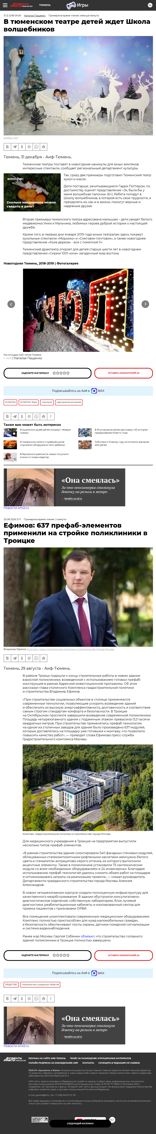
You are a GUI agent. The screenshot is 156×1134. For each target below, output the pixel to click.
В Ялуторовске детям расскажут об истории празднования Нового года (121, 431)
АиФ (8, 358)
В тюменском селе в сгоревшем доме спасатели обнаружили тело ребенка (42, 443)
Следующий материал (80, 1123)
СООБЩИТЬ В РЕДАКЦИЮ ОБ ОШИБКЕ (119, 1063)
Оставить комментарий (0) (123, 373)
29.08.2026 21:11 (12, 519)
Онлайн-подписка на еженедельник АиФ (53, 1063)
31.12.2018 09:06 (12, 15)
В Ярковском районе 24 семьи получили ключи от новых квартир (44, 456)
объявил (87, 936)
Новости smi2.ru (16, 508)
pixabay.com (11, 137)
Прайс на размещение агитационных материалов (100, 1058)
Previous (11, 304)
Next (145, 304)
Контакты (88, 1063)
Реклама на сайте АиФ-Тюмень (47, 1058)
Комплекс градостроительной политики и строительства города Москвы (70, 649)
